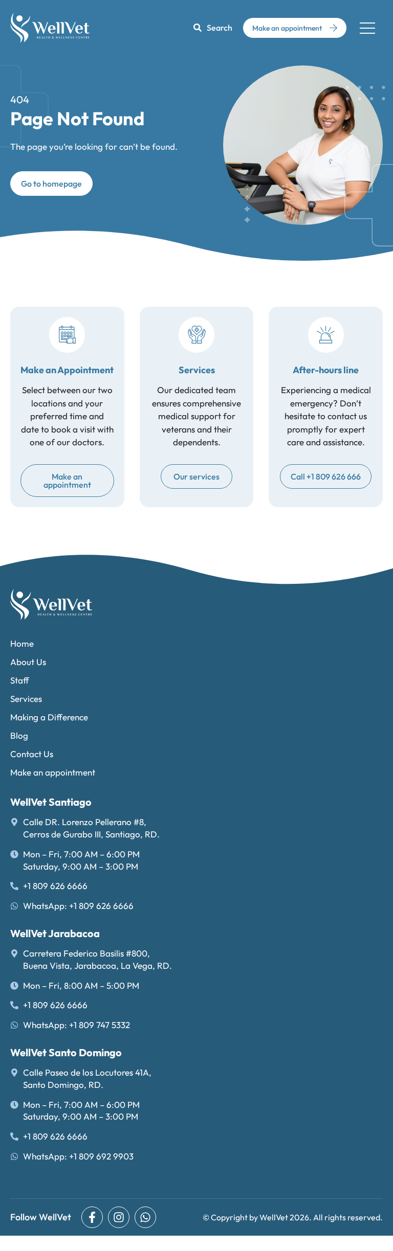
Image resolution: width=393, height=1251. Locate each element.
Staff (19, 680)
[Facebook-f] (92, 1217)
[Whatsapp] (145, 1217)
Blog (19, 735)
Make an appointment (52, 772)
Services (26, 698)
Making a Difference (49, 717)
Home (22, 643)
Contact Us (31, 753)
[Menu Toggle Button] (367, 28)
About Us (28, 661)
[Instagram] (118, 1217)
